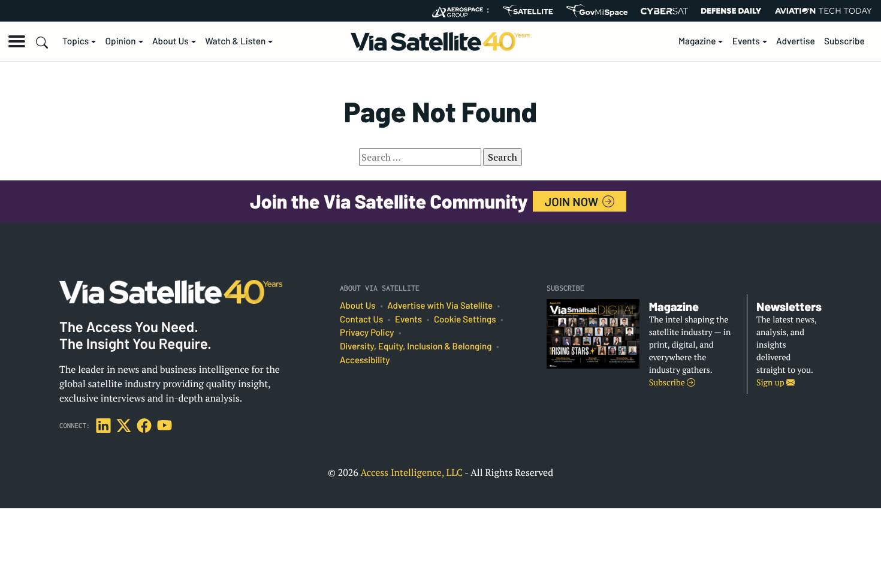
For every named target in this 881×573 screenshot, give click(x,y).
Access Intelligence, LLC (411, 472)
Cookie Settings (465, 319)
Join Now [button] (573, 201)
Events (746, 41)
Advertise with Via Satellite (440, 305)
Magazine (697, 41)
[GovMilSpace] (596, 10)
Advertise (795, 41)
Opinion (120, 41)
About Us (170, 41)
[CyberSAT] (664, 11)
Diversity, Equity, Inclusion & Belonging (415, 346)
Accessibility (365, 360)
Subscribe (844, 41)
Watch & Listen (235, 41)
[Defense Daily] (731, 11)
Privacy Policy (367, 332)
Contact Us (361, 319)
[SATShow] (528, 11)
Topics (75, 41)
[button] (16, 41)
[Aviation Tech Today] (823, 11)
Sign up (771, 382)
